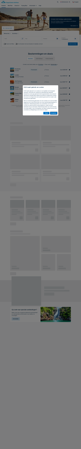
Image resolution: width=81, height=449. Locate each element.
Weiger (46, 113)
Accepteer (53, 113)
